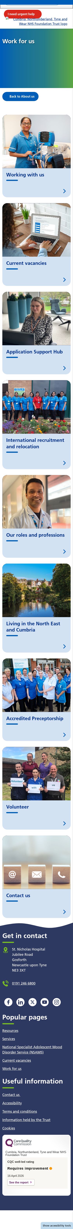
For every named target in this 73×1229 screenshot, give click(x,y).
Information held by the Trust (26, 1120)
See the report (18, 1182)
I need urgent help (21, 14)
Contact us (11, 1094)
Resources (10, 1030)
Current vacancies (16, 1060)
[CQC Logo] (18, 1146)
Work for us (11, 1068)
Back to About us (22, 96)
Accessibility (12, 1103)
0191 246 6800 (23, 983)
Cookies (8, 1128)
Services (8, 1039)
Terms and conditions (19, 1111)
